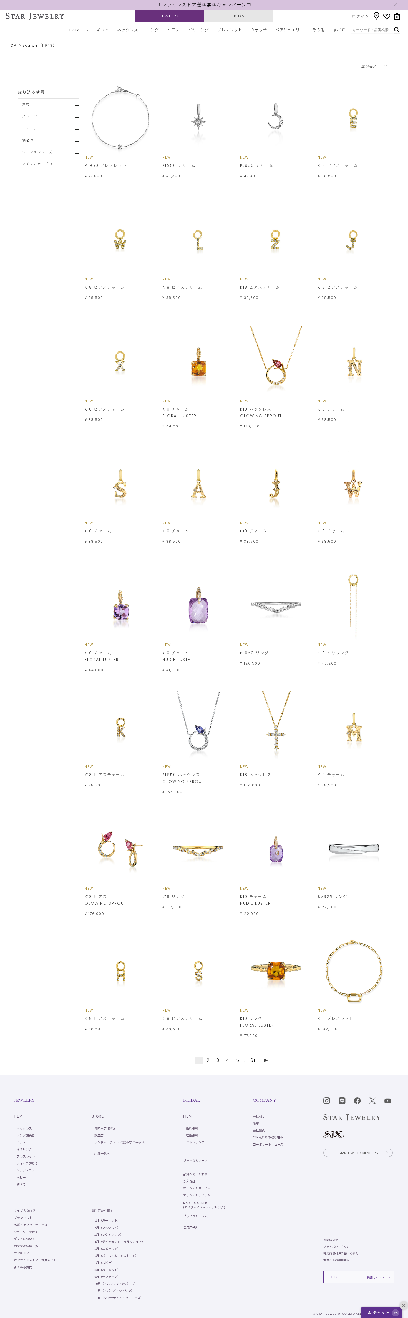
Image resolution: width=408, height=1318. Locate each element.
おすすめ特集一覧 (26, 1246)
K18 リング (173, 896)
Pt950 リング (254, 653)
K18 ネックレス (255, 775)
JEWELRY (169, 16)
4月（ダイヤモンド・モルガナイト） (119, 1241)
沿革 (256, 1123)
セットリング (195, 1142)
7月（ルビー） (104, 1262)
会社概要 (259, 1116)
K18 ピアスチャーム (338, 165)
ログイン (361, 16)
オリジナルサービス (197, 1188)
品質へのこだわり (195, 1174)
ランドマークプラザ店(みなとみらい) (119, 1142)
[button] (395, 1312)
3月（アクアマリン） (108, 1234)
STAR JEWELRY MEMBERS (358, 1152)
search (30, 45)
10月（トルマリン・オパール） (115, 1283)
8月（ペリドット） (107, 1269)
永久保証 (189, 1181)
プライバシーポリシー (337, 1246)
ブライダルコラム (195, 1216)
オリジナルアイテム (196, 1195)
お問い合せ (330, 1240)
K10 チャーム (331, 409)
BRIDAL (239, 16)
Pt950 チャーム (179, 165)
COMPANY (264, 1100)
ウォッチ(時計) (27, 1163)
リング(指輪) (25, 1135)
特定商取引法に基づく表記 (340, 1253)
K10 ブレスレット (336, 1018)
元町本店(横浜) (104, 1128)
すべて (339, 30)
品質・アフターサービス (30, 1225)
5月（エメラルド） (107, 1248)
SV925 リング (332, 896)
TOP (12, 45)
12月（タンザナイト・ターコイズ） (118, 1298)
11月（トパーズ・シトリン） (114, 1290)
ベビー (21, 1177)
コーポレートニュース (268, 1144)
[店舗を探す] (376, 16)
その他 (318, 30)
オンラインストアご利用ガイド (35, 1259)
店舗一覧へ (102, 1153)
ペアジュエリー (289, 30)
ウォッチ (258, 30)
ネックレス (127, 30)
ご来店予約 (190, 1227)
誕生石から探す (102, 1210)
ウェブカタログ (24, 1210)
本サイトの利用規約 (336, 1260)
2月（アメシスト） (107, 1227)
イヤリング (198, 30)
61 (252, 1060)
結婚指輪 (192, 1135)
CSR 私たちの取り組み (268, 1137)
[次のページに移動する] (266, 1060)
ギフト (102, 30)
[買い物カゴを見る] (397, 16)
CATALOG (78, 30)
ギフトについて (24, 1238)
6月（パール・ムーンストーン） (116, 1255)
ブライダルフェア (195, 1160)
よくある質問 (23, 1267)
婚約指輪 (192, 1128)
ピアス (173, 30)
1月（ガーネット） (107, 1220)
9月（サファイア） (107, 1276)
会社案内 (259, 1130)
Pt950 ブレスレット (106, 165)
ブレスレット (229, 30)
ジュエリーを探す (26, 1231)
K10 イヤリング (333, 653)
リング (152, 30)
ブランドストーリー (27, 1217)
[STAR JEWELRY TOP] (35, 16)
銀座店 (99, 1135)
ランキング (21, 1253)
